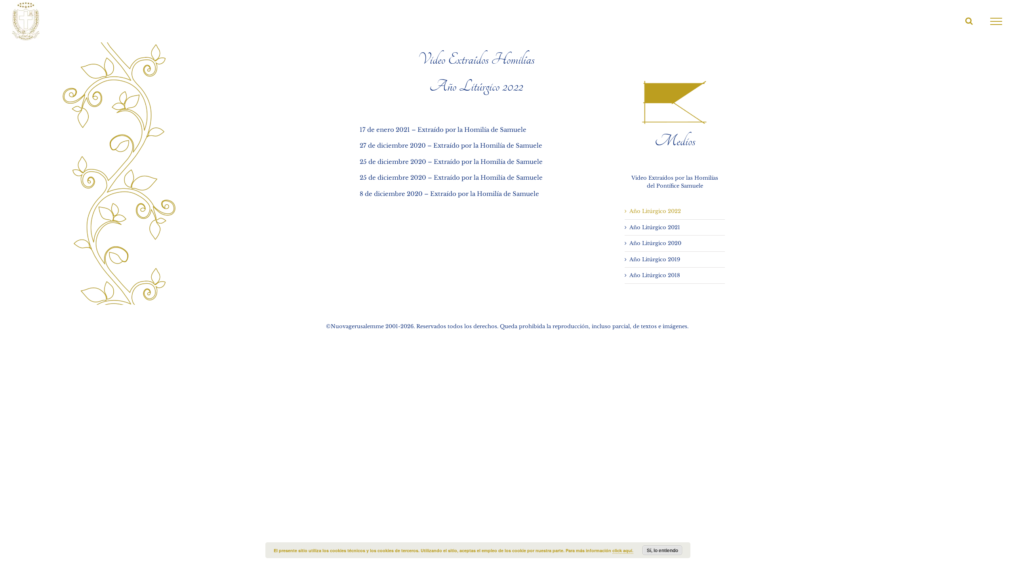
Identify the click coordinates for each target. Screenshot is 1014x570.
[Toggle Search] (969, 21)
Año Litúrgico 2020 (655, 243)
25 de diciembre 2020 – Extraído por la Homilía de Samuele (451, 161)
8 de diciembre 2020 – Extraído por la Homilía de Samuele (449, 194)
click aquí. (622, 550)
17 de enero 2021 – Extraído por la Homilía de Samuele (443, 129)
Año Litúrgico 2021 (654, 227)
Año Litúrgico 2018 (654, 275)
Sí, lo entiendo (662, 550)
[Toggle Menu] (996, 21)
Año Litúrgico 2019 (654, 259)
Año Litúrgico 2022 (655, 211)
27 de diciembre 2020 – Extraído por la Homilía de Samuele (451, 145)
